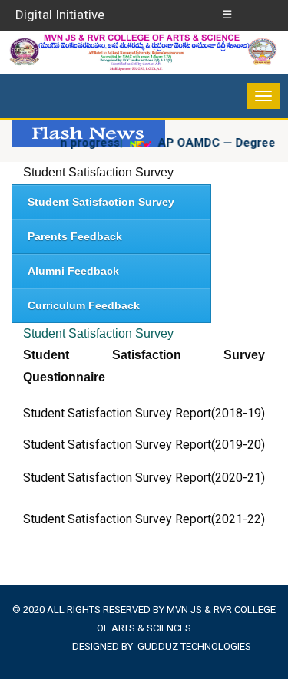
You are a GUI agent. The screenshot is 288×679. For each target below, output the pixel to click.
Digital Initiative (59, 14)
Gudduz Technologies (194, 646)
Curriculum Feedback (84, 305)
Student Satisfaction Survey (98, 172)
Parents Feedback (75, 236)
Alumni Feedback (73, 271)
